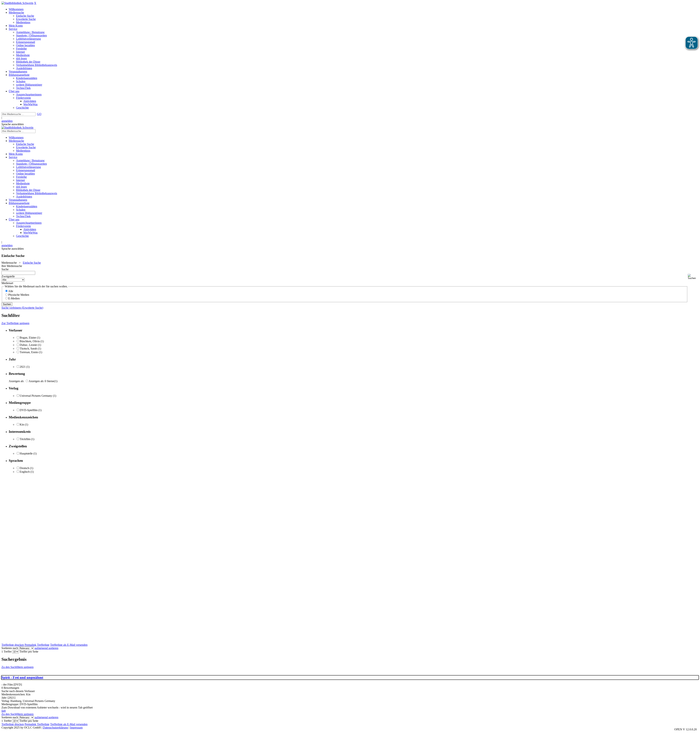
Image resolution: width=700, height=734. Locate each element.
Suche (5, 269)
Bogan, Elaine (28, 337)
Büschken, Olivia (30, 341)
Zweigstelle (8, 276)
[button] (693, 277)
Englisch (25, 471)
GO (39, 114)
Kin (22, 424)
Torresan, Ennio (29, 352)
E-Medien (14, 298)
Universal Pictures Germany (36, 395)
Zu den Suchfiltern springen (17, 667)
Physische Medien (18, 294)
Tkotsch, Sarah (28, 348)
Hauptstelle (26, 453)
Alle (10, 291)
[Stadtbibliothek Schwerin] (17, 3)
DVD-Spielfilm (29, 410)
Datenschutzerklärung (55, 727)
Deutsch (24, 468)
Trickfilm (25, 439)
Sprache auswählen (12, 124)
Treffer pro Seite (29, 651)
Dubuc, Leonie (28, 344)
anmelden (7, 120)
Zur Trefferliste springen (15, 323)
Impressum (76, 727)
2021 (23, 366)
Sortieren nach (9, 648)
